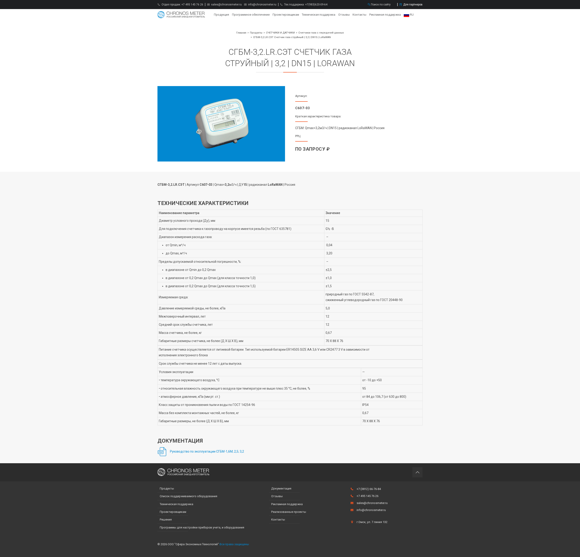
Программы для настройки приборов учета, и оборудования (202, 527)
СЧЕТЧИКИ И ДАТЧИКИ (280, 32)
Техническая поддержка (318, 14)
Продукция (221, 14)
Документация (281, 488)
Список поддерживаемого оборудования (188, 496)
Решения (166, 519)
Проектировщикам (286, 14)
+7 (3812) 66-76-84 (369, 489)
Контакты (359, 14)
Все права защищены (234, 544)
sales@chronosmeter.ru (226, 4)
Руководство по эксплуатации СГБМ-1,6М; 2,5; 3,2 (207, 451)
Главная (181, 14)
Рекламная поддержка (385, 14)
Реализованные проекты (288, 512)
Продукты (256, 32)
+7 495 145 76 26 (192, 4)
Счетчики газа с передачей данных (321, 32)
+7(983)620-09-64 (316, 4)
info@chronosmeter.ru (262, 4)
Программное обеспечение (251, 14)
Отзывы (344, 14)
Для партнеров (413, 4)
